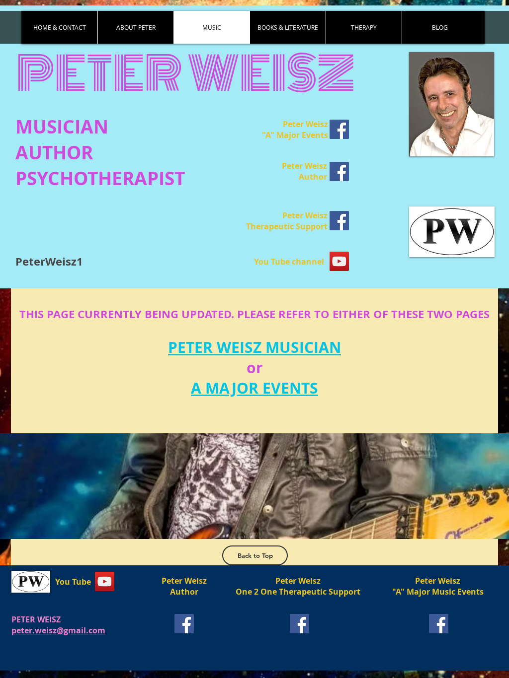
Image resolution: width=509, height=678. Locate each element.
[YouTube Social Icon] (339, 261)
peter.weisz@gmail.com (58, 630)
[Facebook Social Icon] (339, 129)
